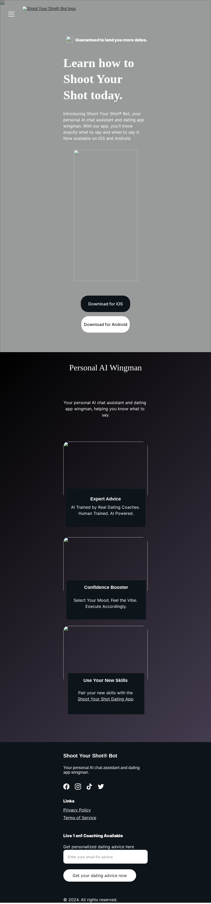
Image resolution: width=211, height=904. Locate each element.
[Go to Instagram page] (78, 786)
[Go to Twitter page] (101, 786)
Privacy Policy (77, 809)
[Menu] (11, 14)
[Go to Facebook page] (66, 786)
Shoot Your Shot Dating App (105, 698)
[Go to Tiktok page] (89, 786)
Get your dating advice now (100, 875)
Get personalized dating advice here (98, 846)
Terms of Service (79, 817)
